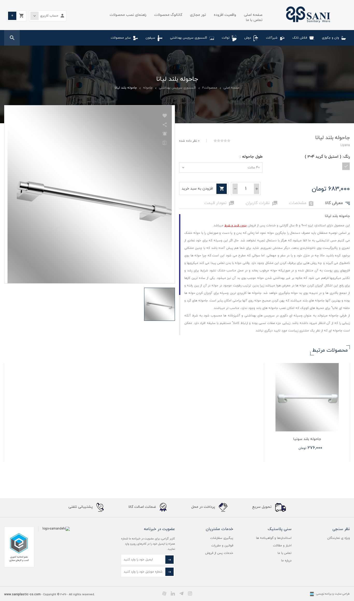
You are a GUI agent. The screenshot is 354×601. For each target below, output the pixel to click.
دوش (247, 38)
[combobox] (221, 167)
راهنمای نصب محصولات (128, 14)
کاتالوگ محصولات (168, 14)
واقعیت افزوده (225, 14)
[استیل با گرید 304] (346, 166)
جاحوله (148, 88)
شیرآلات (272, 38)
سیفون (150, 38)
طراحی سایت (342, 594)
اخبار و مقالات (282, 546)
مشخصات (301, 203)
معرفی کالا (337, 203)
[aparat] (164, 593)
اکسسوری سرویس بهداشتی (188, 38)
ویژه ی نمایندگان (338, 538)
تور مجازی (198, 14)
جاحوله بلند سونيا (307, 439)
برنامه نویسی (323, 594)
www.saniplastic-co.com (22, 594)
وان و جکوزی (330, 38)
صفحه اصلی (253, 14)
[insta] (190, 593)
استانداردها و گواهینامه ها (274, 538)
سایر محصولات (121, 38)
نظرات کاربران (261, 203)
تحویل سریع (262, 506)
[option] (307, 412)
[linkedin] (173, 593)
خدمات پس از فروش (219, 553)
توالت (226, 38)
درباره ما (286, 561)
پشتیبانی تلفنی (81, 506)
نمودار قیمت (219, 203)
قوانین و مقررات (222, 546)
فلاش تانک (299, 38)
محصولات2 (209, 88)
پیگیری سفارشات (221, 538)
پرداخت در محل (203, 506)
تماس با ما (254, 20)
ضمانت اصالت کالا (142, 506)
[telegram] (181, 593)
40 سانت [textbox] (254, 167)
